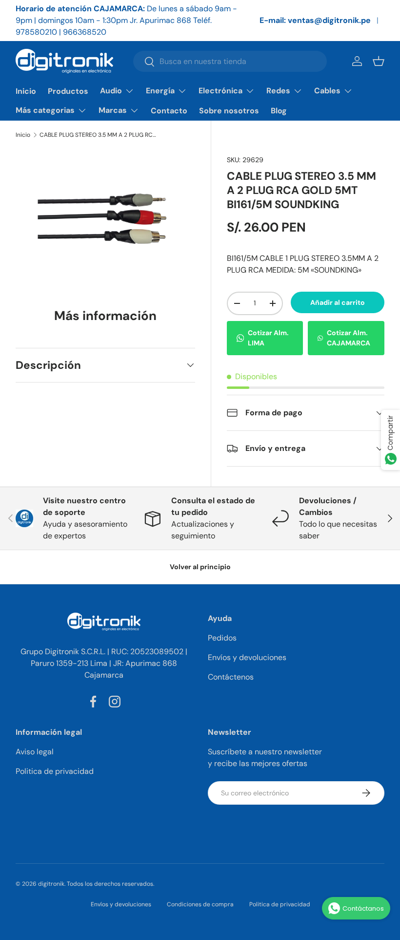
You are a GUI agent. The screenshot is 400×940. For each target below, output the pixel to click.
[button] (378, 61)
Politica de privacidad (55, 771)
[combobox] (230, 61)
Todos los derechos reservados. (110, 884)
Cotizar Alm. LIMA (268, 337)
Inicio (26, 91)
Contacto (169, 111)
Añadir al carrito (337, 302)
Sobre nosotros (229, 111)
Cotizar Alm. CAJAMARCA (348, 337)
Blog (279, 111)
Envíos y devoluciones (247, 657)
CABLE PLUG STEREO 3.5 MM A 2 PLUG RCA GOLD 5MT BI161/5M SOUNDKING (98, 135)
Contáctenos (231, 677)
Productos (68, 91)
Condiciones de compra (200, 904)
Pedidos (222, 638)
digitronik (51, 884)
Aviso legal (35, 752)
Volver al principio (200, 566)
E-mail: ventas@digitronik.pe (315, 20)
